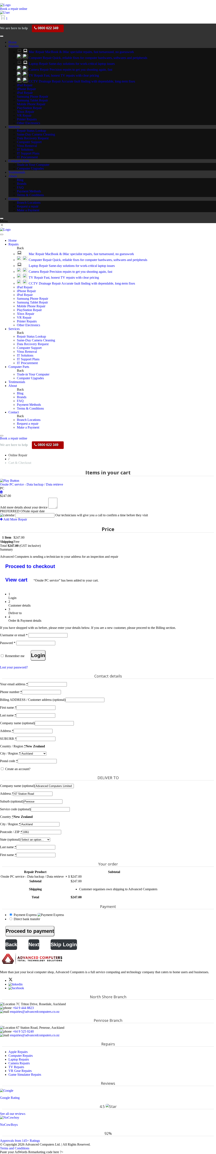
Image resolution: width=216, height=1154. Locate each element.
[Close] (1, 218)
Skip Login (64, 944)
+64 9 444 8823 (23, 1008)
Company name (17, 723)
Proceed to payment (30, 931)
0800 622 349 (47, 28)
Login (38, 655)
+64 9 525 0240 (23, 1031)
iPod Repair (25, 93)
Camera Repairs (19, 1063)
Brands (21, 183)
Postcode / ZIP (11, 832)
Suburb (11, 801)
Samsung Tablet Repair (32, 100)
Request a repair (27, 206)
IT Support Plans (28, 153)
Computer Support (29, 142)
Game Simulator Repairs (24, 1074)
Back (11, 944)
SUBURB (8, 738)
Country (7, 817)
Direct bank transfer (27, 919)
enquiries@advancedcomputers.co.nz (34, 1011)
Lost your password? (14, 667)
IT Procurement (27, 157)
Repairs (13, 46)
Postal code (9, 761)
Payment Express (26, 915)
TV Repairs (16, 1067)
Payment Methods (29, 191)
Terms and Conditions (14, 1148)
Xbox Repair (25, 111)
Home (12, 42)
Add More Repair (15, 519)
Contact (13, 199)
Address (7, 731)
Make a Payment (28, 210)
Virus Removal (27, 146)
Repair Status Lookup (31, 130)
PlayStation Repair (29, 108)
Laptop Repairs (18, 1059)
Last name (8, 715)
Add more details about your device (23, 507)
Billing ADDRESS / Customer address (32, 699)
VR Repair (24, 115)
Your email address (14, 684)
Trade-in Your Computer (33, 164)
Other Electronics (28, 123)
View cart (16, 580)
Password (7, 643)
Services (14, 127)
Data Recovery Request (33, 138)
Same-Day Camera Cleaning (36, 134)
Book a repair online (13, 9)
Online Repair (17, 455)
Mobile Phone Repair (31, 104)
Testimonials (16, 172)
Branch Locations (28, 202)
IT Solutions (25, 149)
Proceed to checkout (30, 566)
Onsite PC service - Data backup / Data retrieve (31, 484)
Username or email (14, 635)
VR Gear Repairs (20, 1071)
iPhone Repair (26, 89)
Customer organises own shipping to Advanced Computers (118, 889)
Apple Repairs (18, 1052)
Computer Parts (18, 161)
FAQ (20, 187)
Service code (15, 809)
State (10, 839)
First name (8, 707)
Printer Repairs (27, 119)
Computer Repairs (20, 1055)
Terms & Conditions (30, 195)
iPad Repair (24, 85)
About (12, 176)
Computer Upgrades (30, 168)
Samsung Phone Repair (32, 96)
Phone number (11, 692)
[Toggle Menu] (1, 36)
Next (33, 944)
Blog (20, 180)
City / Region (10, 753)
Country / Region (13, 746)
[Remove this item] (1, 492)
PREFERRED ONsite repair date (22, 511)
